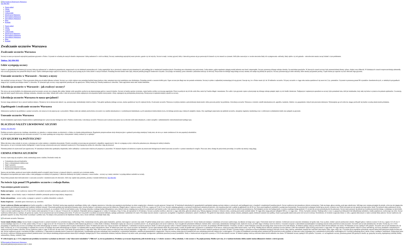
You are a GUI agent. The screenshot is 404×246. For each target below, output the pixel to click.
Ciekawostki (9, 13)
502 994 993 (5, 4)
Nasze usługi (9, 7)
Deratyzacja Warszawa (12, 15)
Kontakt (7, 22)
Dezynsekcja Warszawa (13, 17)
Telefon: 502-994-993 (10, 60)
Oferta (7, 9)
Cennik (7, 11)
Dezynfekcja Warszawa (13, 18)
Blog (6, 20)
